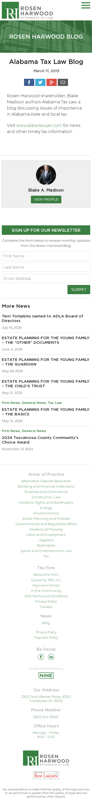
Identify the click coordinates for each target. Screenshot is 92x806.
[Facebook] (41, 657)
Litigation (46, 540)
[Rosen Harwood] (27, 10)
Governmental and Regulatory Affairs (46, 524)
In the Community (46, 591)
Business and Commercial (46, 492)
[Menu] (86, 4)
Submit (78, 289)
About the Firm (46, 574)
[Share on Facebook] (29, 82)
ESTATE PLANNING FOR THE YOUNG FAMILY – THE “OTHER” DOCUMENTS (45, 340)
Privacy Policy (46, 601)
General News (34, 403)
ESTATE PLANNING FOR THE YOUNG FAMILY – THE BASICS (45, 412)
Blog (46, 623)
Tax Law (55, 403)
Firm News (11, 403)
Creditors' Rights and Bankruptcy (46, 502)
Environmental (46, 513)
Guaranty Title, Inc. (46, 580)
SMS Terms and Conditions (46, 596)
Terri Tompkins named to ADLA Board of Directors (42, 318)
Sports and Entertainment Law (46, 551)
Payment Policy (46, 637)
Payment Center (46, 585)
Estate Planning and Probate (46, 518)
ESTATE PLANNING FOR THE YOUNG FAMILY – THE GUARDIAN (45, 362)
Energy (46, 508)
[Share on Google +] (52, 82)
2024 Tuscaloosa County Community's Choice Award (40, 440)
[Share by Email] (63, 82)
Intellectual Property (46, 529)
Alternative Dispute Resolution (46, 481)
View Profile (46, 199)
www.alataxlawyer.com (39, 125)
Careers (46, 607)
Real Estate (46, 545)
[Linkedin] (51, 657)
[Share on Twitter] (40, 82)
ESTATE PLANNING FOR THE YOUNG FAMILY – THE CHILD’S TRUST (45, 384)
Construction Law (46, 497)
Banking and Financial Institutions (46, 486)
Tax (46, 556)
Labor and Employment (46, 535)
